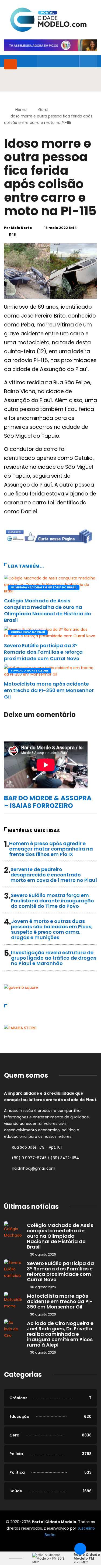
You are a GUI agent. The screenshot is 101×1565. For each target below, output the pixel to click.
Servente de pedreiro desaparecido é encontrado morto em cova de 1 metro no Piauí (54, 874)
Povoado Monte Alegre (29, 671)
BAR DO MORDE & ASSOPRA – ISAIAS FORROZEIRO (48, 802)
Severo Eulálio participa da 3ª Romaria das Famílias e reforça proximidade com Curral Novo (43, 652)
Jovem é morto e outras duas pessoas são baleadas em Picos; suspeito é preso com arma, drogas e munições (52, 929)
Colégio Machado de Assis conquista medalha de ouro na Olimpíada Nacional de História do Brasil (47, 610)
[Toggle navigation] (10, 64)
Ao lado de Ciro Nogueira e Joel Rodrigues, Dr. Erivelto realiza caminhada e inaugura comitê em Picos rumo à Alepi (60, 1334)
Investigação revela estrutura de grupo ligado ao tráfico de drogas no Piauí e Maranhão (53, 958)
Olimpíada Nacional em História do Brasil (44, 587)
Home (21, 109)
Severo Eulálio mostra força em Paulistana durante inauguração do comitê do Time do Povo (52, 900)
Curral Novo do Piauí (28, 632)
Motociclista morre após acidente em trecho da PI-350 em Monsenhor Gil (49, 690)
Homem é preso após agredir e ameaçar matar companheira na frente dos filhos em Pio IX (51, 849)
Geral (43, 109)
